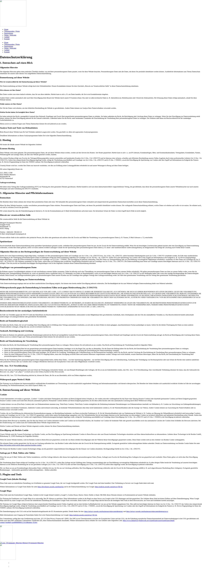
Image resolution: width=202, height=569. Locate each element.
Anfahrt (6, 37)
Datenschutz (4, 563)
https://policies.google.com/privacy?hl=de (108, 487)
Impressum (13, 563)
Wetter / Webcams (10, 35)
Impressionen (8, 33)
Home (6, 29)
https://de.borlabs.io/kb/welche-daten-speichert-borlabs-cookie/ (20, 445)
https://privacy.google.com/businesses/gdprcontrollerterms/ (103, 511)
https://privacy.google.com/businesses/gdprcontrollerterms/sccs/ (147, 511)
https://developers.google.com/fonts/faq (51, 487)
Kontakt (7, 39)
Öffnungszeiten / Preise (12, 31)
